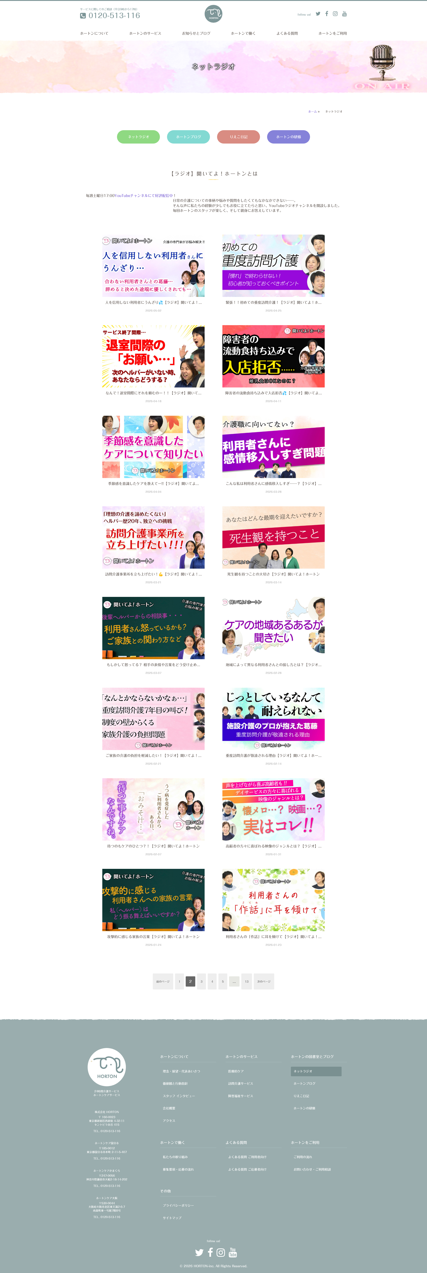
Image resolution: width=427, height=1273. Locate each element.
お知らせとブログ (196, 33)
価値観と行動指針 (175, 1083)
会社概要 (169, 1108)
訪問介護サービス (240, 1083)
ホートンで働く (243, 33)
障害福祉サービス (240, 1096)
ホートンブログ (188, 137)
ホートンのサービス (145, 33)
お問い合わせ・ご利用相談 (312, 1169)
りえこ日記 (239, 137)
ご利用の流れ (303, 1157)
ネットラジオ (138, 137)
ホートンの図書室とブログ (312, 1056)
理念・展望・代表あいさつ (181, 1071)
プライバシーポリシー (178, 1205)
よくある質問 (287, 33)
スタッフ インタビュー (179, 1096)
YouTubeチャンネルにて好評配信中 (144, 195)
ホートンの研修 (288, 137)
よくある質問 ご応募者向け (247, 1169)
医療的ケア (236, 1071)
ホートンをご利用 (332, 33)
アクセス (169, 1120)
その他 (165, 1191)
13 (246, 981)
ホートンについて (94, 33)
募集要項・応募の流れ (178, 1169)
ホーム (312, 111)
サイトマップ (172, 1218)
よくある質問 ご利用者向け (247, 1157)
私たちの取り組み (175, 1157)
